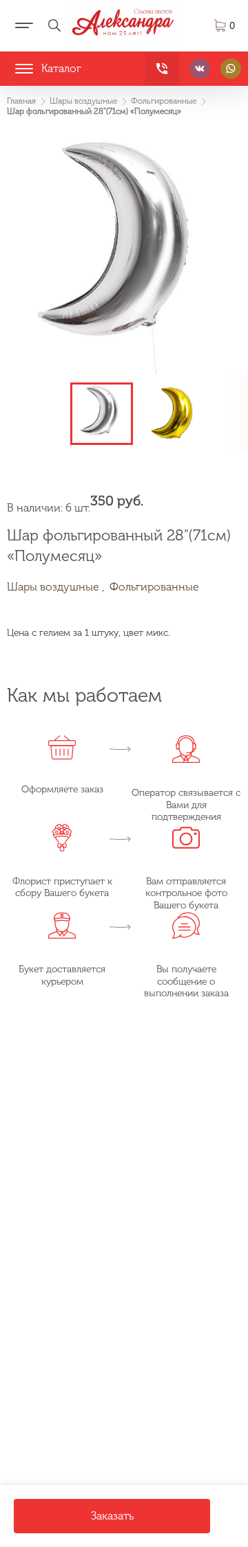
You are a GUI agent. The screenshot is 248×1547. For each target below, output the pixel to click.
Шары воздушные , (56, 586)
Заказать (112, 1515)
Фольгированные (154, 586)
